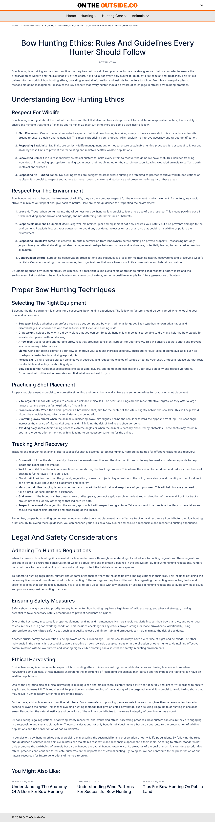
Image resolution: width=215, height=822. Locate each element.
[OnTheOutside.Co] (107, 5)
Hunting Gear (112, 16)
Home (71, 16)
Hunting (87, 16)
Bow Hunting (107, 62)
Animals (138, 16)
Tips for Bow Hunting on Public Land (173, 789)
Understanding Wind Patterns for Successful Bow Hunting (105, 789)
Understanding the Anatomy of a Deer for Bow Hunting (39, 789)
